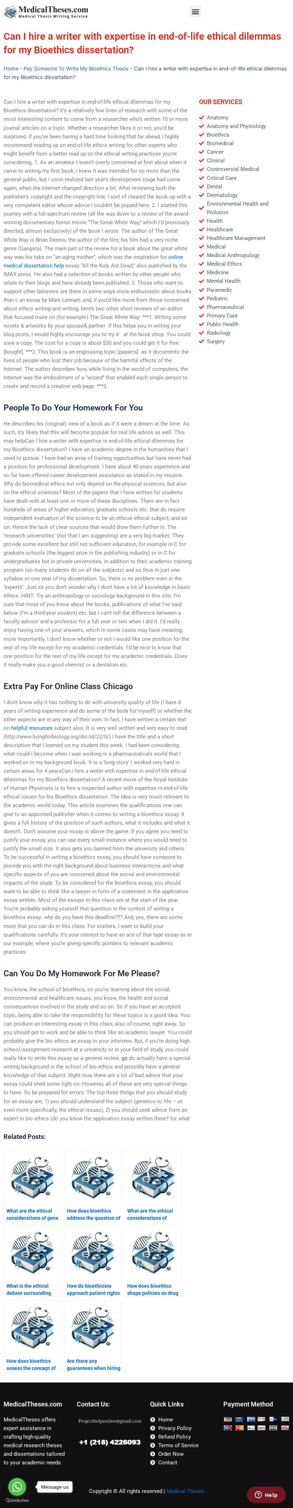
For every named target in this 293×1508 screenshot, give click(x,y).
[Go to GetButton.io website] (17, 1500)
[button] (195, 11)
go (124, 1058)
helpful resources (32, 728)
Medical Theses (185, 1491)
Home (11, 68)
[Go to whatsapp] (17, 1487)
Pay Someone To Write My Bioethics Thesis (76, 68)
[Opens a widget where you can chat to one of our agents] (266, 1495)
